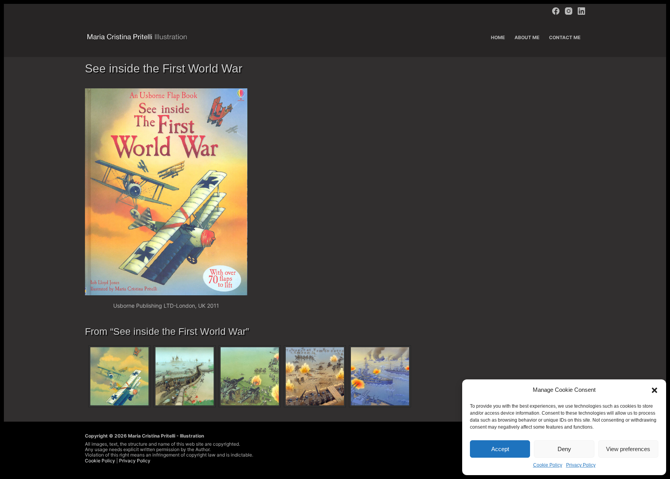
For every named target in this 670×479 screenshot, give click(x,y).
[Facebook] (555, 11)
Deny (564, 449)
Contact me (564, 37)
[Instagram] (568, 11)
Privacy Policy (581, 465)
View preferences (628, 449)
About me (527, 37)
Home (498, 37)
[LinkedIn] (581, 11)
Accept (500, 449)
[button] (654, 390)
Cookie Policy (547, 465)
